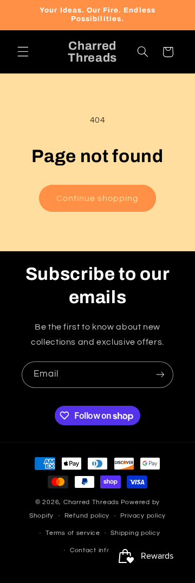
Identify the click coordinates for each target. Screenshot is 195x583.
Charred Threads (91, 502)
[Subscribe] (160, 374)
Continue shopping (97, 198)
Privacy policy (143, 516)
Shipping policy (135, 533)
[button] (22, 51)
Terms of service (73, 533)
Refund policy (87, 516)
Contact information (103, 550)
